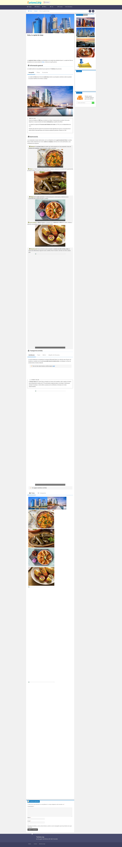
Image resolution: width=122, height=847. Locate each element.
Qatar (43, 62)
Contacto (35, 843)
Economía (45, 72)
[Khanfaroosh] (41, 633)
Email (29, 821)
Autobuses (32, 355)
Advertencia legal (42, 843)
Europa (30, 6)
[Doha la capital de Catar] (41, 729)
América (38, 6)
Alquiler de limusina (53, 355)
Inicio (31, 11)
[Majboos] (41, 557)
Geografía (31, 72)
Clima (38, 72)
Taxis (38, 355)
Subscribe (93, 103)
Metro (44, 355)
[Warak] (41, 538)
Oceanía (60, 6)
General (35, 11)
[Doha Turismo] (56, 503)
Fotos (33, 493)
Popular (85, 15)
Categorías (43, 493)
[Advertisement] (50, 47)
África (45, 6)
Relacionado (79, 15)
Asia (52, 6)
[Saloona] (41, 519)
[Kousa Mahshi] (41, 576)
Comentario (31, 806)
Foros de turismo (68, 6)
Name (29, 817)
